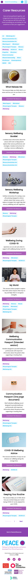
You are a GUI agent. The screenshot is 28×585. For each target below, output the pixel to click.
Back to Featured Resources (14, 532)
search (22, 2)
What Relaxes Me (14, 87)
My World (14, 285)
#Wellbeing (5, 49)
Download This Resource (14, 99)
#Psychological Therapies (9, 47)
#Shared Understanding (8, 57)
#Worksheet (16, 44)
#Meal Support (6, 44)
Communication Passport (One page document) (14, 397)
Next (21, 521)
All (3, 36)
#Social (21, 49)
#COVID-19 (13, 49)
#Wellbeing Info (10, 36)
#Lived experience (16, 60)
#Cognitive (5, 52)
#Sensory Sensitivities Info (9, 38)
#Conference (5, 60)
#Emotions (13, 52)
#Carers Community (7, 55)
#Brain (19, 57)
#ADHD (4, 63)
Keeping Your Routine (14, 494)
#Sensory (20, 47)
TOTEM (16, 555)
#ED (9, 63)
